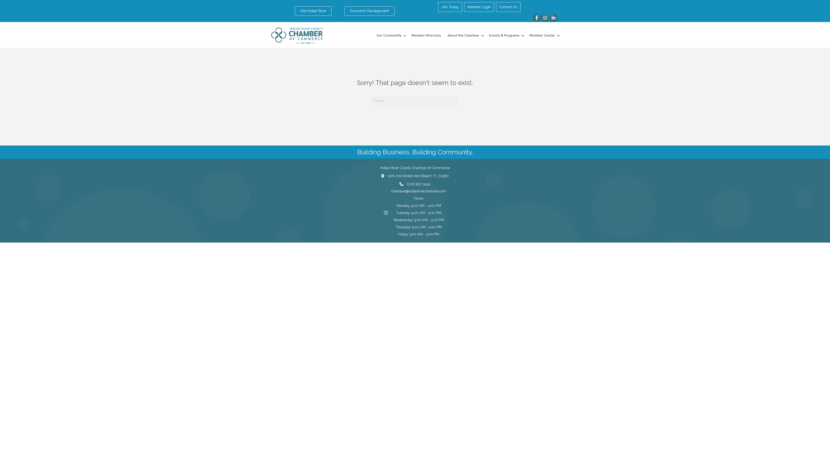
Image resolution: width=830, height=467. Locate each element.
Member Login (479, 7)
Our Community (389, 35)
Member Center (542, 35)
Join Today (450, 7)
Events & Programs (504, 35)
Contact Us (508, 7)
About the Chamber (463, 35)
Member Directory (426, 35)
